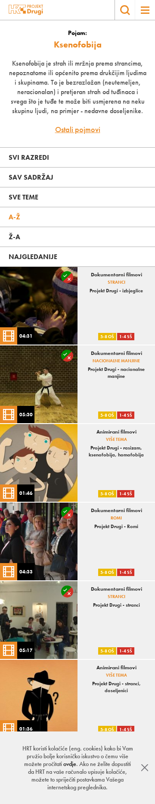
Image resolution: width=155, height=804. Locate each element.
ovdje (69, 764)
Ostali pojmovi (77, 129)
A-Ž (14, 217)
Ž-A (14, 236)
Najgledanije (33, 256)
